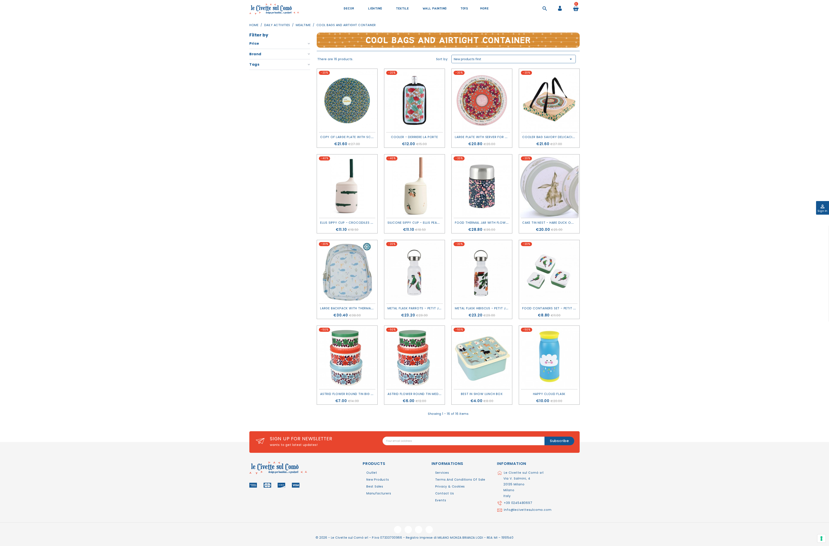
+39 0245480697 (518, 503)
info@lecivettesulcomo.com (527, 510)
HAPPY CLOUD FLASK (549, 394)
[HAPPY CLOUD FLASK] (549, 357)
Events (440, 500)
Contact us (444, 493)
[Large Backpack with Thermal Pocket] (347, 272)
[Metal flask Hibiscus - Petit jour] (482, 272)
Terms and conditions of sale (460, 479)
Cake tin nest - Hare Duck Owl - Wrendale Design (565, 222)
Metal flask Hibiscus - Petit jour (483, 308)
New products (377, 479)
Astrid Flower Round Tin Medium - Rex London (428, 394)
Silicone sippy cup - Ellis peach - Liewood (424, 222)
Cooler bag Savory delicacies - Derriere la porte (566, 137)
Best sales (374, 486)
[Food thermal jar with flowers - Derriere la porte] (482, 186)
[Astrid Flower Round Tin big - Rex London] (347, 357)
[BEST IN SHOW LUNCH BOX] (482, 357)
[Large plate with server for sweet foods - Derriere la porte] (482, 100)
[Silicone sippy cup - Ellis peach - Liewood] (414, 186)
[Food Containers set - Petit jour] (549, 272)
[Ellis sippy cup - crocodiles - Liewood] (347, 186)
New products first (513, 59)
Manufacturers (378, 493)
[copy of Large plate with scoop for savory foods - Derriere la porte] (347, 100)
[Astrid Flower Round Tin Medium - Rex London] (414, 357)
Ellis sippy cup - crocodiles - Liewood (354, 222)
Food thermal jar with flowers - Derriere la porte (500, 222)
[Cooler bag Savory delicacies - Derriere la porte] (549, 100)
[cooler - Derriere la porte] (414, 100)
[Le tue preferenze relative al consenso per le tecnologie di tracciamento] (821, 538)
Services (442, 472)
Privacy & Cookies (450, 486)
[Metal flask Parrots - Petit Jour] (414, 272)
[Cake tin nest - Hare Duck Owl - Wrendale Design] (549, 186)
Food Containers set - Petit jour (552, 308)
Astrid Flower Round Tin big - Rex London (357, 394)
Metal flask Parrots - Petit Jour (417, 308)
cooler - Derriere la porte (414, 137)
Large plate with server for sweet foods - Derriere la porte (508, 137)
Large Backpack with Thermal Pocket (353, 308)
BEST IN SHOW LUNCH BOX (482, 394)
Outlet (371, 472)
